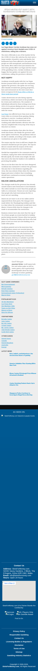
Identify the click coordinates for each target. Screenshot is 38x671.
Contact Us (19, 638)
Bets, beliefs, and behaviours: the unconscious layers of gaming (21, 354)
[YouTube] (16, 623)
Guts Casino (5, 321)
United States (6, 338)
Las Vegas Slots (6, 304)
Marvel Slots (5, 295)
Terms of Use (19, 649)
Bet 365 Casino (6, 323)
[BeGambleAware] (24, 614)
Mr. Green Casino (7, 327)
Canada (4, 341)
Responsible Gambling (19, 635)
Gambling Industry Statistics (19, 655)
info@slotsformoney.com (20, 575)
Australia (4, 345)
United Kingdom (7, 343)
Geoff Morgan (7, 39)
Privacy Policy (19, 631)
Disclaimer (19, 645)
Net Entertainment (8, 284)
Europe (4, 347)
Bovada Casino (6, 319)
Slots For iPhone (7, 312)
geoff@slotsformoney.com (21, 275)
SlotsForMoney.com (11, 666)
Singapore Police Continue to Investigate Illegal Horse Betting (21, 394)
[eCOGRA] (10, 614)
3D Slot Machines (7, 302)
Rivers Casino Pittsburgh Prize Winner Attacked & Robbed (23, 374)
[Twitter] (22, 623)
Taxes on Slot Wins (8, 308)
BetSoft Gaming (6, 289)
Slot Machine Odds (8, 306)
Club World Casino (8, 330)
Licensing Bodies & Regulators (19, 642)
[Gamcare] (9, 612)
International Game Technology (12, 293)
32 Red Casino (6, 325)
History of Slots (6, 310)
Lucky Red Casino (7, 332)
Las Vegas (4, 114)
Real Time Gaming (8, 291)
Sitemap (19, 652)
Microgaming (6, 286)
